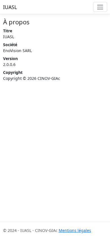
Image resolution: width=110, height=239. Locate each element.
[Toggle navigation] (100, 7)
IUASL (10, 7)
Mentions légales (75, 230)
